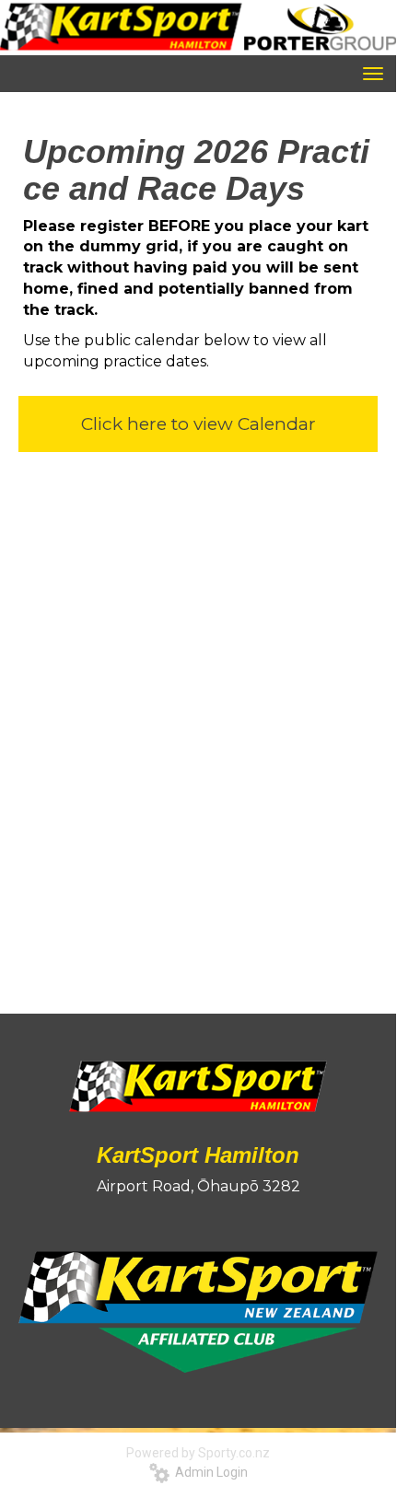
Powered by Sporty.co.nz (198, 1452)
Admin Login (208, 1472)
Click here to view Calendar (198, 424)
